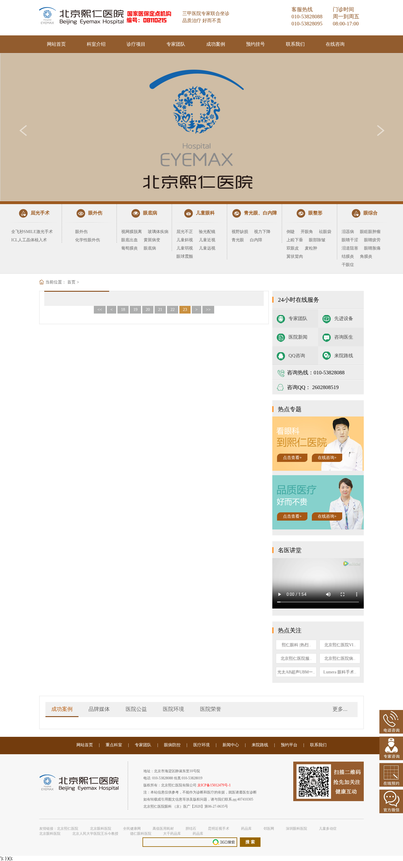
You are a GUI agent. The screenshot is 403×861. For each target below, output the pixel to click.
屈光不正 (184, 231)
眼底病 (150, 248)
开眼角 (307, 231)
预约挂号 (255, 44)
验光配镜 (207, 231)
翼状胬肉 (294, 256)
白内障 (256, 240)
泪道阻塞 (350, 248)
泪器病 (348, 231)
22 (173, 309)
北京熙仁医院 (67, 828)
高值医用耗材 (163, 828)
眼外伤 (81, 231)
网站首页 (56, 44)
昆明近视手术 (218, 828)
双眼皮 (292, 248)
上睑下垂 (294, 240)
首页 (71, 282)
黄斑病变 (152, 240)
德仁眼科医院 (140, 834)
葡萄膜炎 (129, 248)
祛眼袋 (325, 231)
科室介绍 (96, 44)
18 (123, 309)
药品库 (246, 828)
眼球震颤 (184, 256)
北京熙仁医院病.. (340, 658)
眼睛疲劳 (372, 240)
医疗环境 (201, 745)
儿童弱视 (184, 248)
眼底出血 (129, 240)
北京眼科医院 (100, 828)
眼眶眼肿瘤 (370, 231)
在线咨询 (335, 44)
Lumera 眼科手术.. (339, 672)
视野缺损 (240, 231)
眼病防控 (172, 745)
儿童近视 (207, 240)
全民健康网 (132, 828)
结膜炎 (348, 256)
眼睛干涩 (350, 240)
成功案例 (215, 44)
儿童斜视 (184, 240)
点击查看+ (292, 457)
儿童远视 (207, 248)
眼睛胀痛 (372, 248)
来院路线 (343, 355)
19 (135, 309)
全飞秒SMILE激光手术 (32, 231)
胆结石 (191, 828)
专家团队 (175, 44)
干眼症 (348, 265)
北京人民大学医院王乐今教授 (95, 834)
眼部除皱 (317, 240)
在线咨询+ (327, 457)
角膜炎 (366, 256)
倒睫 (290, 231)
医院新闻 (298, 337)
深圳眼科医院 (296, 828)
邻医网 (268, 828)
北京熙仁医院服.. (296, 658)
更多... (340, 709)
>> (208, 309)
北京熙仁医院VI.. (340, 645)
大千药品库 (172, 834)
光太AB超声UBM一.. (296, 672)
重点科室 (114, 745)
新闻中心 (230, 745)
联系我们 (295, 44)
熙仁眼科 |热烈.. (296, 645)
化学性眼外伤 (87, 240)
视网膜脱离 (131, 231)
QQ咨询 (297, 355)
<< (99, 309)
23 (185, 309)
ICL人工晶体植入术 (29, 240)
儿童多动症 (328, 828)
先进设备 (343, 318)
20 (148, 309)
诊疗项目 (136, 44)
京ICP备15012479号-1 (214, 785)
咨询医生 (343, 337)
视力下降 (262, 231)
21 (160, 309)
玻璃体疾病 (158, 231)
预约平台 (289, 745)
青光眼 (238, 240)
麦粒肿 (311, 248)
